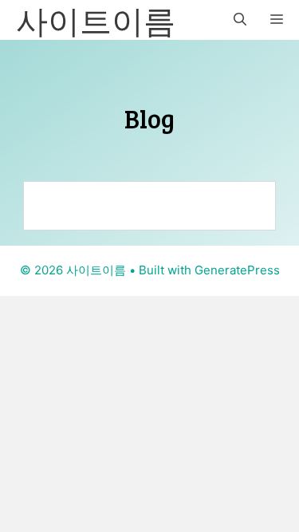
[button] (240, 20)
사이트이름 (95, 20)
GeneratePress (237, 270)
